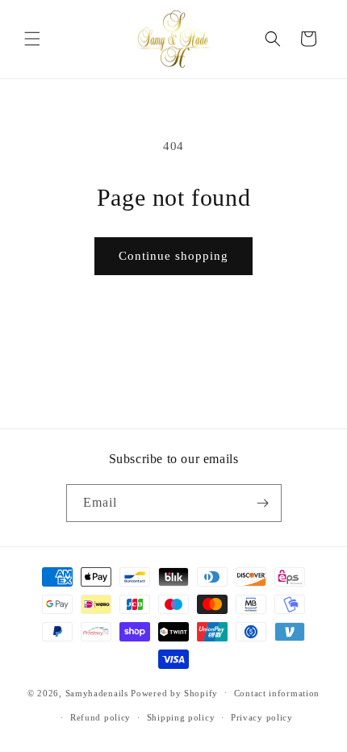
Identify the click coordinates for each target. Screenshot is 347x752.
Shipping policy (181, 717)
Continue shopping (173, 255)
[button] (32, 38)
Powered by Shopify (174, 692)
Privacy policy (262, 717)
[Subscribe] (263, 503)
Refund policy (100, 717)
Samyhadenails (96, 692)
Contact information (277, 693)
